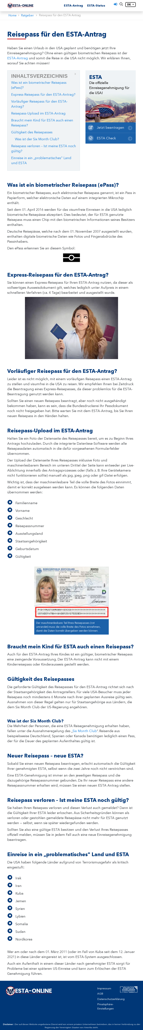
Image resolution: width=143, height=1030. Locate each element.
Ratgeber (27, 15)
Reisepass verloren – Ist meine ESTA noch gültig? (43, 148)
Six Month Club (85, 731)
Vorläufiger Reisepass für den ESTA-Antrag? (39, 104)
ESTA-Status (96, 5)
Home (12, 15)
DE (129, 4)
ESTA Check (106, 138)
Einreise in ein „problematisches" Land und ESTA (41, 160)
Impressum (104, 988)
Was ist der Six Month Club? (37, 139)
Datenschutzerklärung (111, 999)
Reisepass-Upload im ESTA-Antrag (38, 113)
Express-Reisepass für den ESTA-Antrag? (43, 95)
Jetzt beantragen (110, 128)
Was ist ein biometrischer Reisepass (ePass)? (38, 85)
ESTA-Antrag (73, 5)
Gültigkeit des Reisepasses (32, 132)
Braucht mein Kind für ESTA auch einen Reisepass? (42, 122)
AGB (100, 993)
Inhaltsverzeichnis (43, 75)
